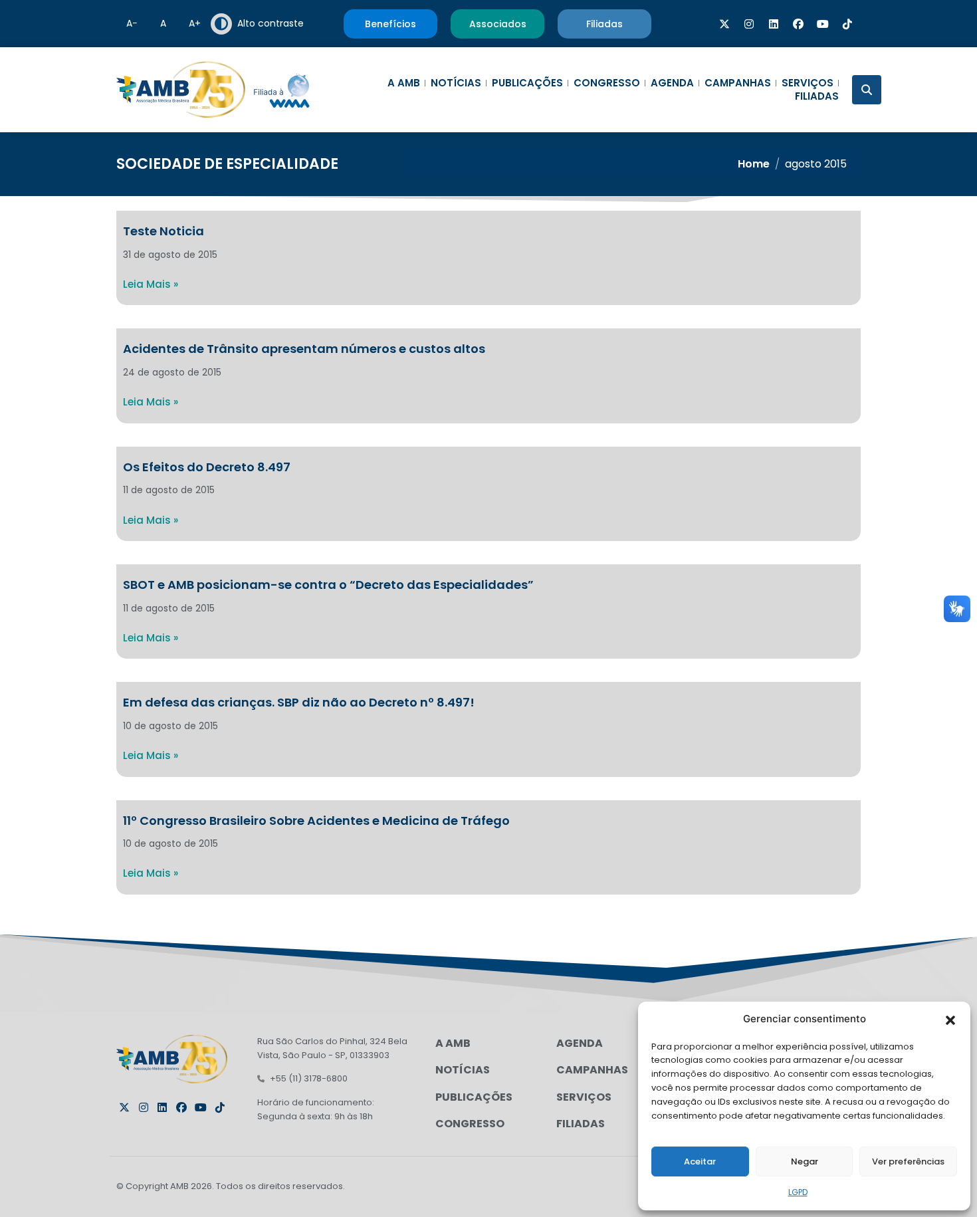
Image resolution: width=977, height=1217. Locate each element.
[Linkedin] (773, 24)
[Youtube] (822, 24)
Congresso (607, 83)
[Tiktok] (847, 24)
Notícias (456, 83)
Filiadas (817, 96)
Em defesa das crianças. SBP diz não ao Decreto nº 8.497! (299, 702)
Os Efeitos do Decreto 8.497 (206, 467)
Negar (804, 1161)
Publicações (527, 83)
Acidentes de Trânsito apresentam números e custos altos (304, 348)
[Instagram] (749, 24)
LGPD (798, 1192)
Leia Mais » (150, 284)
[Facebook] (798, 24)
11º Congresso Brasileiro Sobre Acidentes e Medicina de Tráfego (316, 820)
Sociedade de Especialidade (227, 164)
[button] (950, 1019)
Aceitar (700, 1161)
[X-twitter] (724, 24)
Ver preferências (908, 1161)
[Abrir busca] (866, 89)
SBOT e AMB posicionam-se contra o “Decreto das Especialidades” (328, 584)
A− (132, 23)
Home (754, 163)
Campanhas (738, 83)
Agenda (672, 83)
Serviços (807, 83)
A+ (195, 23)
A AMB (403, 83)
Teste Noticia (163, 231)
